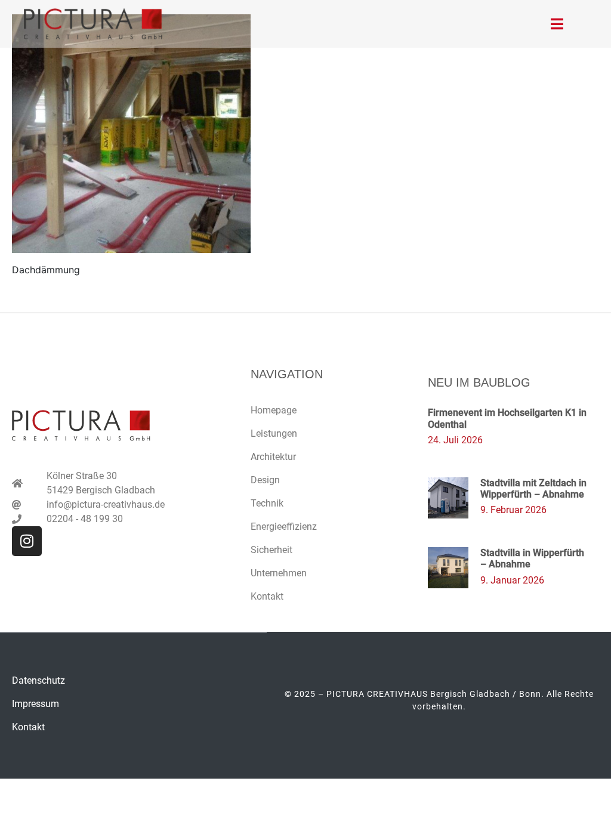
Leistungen (274, 433)
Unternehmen (279, 573)
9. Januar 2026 (512, 580)
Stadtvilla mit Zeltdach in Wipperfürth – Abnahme (533, 488)
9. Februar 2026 (513, 509)
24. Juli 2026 (455, 440)
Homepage (274, 410)
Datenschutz (38, 680)
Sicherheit (271, 549)
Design (265, 480)
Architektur (273, 456)
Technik (267, 503)
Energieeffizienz (284, 526)
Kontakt (267, 596)
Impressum (35, 703)
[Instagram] (27, 541)
